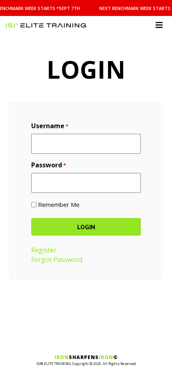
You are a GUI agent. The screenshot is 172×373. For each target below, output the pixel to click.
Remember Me (59, 204)
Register (43, 250)
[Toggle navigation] (159, 25)
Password (48, 165)
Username (49, 125)
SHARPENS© (86, 357)
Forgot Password (56, 259)
